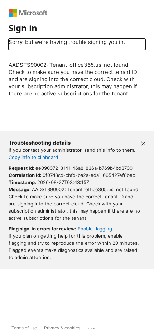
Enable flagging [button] (95, 229)
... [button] (91, 326)
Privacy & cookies (62, 327)
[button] (143, 143)
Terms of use (24, 327)
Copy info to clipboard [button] (33, 157)
